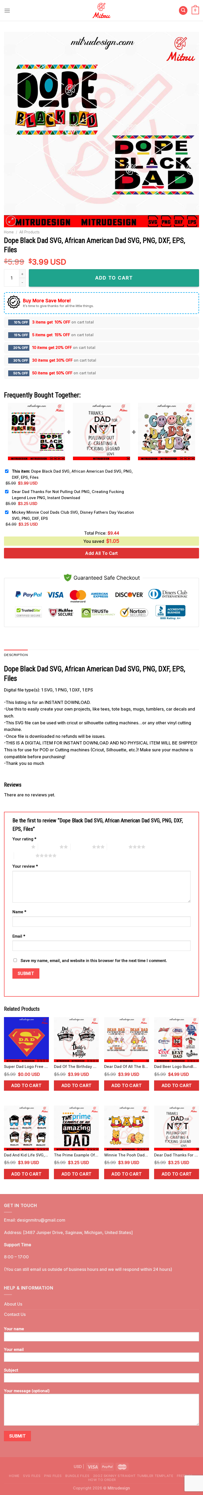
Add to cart (26, 1085)
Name (19, 912)
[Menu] (7, 10)
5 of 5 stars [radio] (24, 855)
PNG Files (53, 1476)
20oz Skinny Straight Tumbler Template (133, 1476)
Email (18, 936)
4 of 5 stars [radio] (117, 847)
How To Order (102, 1480)
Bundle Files (77, 1476)
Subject (11, 1370)
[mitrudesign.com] (102, 10)
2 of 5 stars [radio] (48, 847)
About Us (13, 1304)
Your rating (24, 839)
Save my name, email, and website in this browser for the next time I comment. (94, 960)
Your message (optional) (27, 1390)
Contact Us (15, 1314)
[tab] (16, 655)
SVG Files (32, 1476)
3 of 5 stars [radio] (81, 847)
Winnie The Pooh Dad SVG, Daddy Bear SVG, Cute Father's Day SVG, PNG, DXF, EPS (126, 1155)
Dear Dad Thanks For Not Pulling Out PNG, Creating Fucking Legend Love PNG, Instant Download (68, 494)
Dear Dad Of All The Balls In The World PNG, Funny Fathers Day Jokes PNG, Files (126, 1066)
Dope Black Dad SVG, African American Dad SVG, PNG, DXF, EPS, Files (72, 474)
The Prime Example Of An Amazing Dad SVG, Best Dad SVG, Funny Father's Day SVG (76, 1155)
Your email (14, 1349)
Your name (14, 1329)
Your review (25, 866)
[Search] (183, 10)
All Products (29, 232)
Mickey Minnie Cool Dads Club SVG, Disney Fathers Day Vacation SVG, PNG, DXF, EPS (73, 515)
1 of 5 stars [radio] (20, 847)
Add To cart (114, 278)
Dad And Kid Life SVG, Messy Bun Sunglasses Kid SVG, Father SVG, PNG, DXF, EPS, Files (26, 1155)
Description (16, 655)
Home (9, 232)
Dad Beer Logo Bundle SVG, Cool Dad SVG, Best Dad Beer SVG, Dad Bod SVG (176, 1066)
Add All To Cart (101, 553)
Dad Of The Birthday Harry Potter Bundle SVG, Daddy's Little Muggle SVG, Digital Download (76, 1066)
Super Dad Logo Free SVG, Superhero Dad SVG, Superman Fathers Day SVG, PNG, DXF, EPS (26, 1066)
